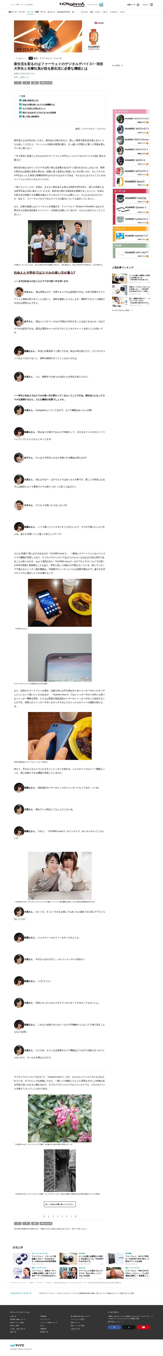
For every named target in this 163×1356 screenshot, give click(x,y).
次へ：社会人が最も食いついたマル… (59, 1204)
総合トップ (13, 12)
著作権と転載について (17, 1319)
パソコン (22, 12)
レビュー (98, 12)
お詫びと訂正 (75, 1329)
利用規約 (43, 1316)
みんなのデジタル (63, 12)
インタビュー (114, 12)
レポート (105, 12)
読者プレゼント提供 (17, 1322)
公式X (91, 12)
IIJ (73, 12)
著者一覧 (13, 1332)
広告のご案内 (14, 1326)
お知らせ (13, 1316)
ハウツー (122, 12)
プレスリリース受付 (77, 1319)
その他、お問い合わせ (17, 1329)
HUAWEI (48, 1282)
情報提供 (43, 1329)
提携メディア (75, 1322)
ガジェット (51, 12)
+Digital (31, 1282)
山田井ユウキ (24, 77)
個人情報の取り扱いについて (80, 1316)
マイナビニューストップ (17, 1282)
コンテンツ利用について (48, 1322)
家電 (37, 12)
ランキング (84, 12)
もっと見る (116, 65)
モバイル (30, 12)
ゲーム (43, 12)
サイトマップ (45, 1319)
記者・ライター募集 (77, 1326)
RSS (42, 1326)
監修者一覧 (44, 1332)
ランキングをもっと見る (121, 310)
